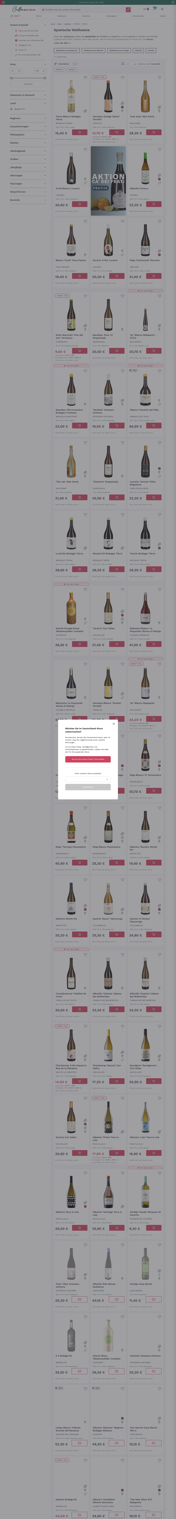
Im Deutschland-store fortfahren (88, 759)
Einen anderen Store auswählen (88, 773)
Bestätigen (88, 787)
